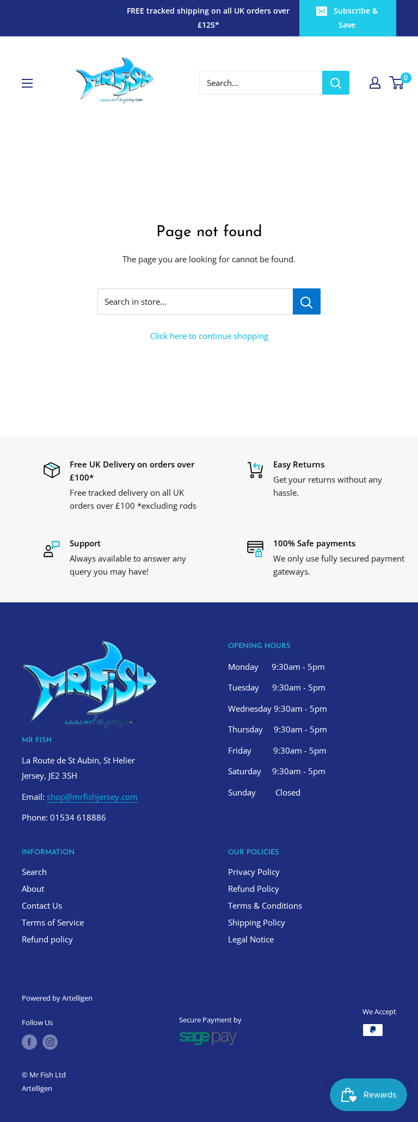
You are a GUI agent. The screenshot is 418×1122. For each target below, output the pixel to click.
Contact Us (42, 905)
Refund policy (47, 939)
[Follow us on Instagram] (50, 1042)
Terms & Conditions (265, 905)
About (33, 888)
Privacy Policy (254, 871)
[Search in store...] (307, 301)
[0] (397, 82)
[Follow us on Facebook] (29, 1042)
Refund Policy (253, 888)
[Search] (335, 83)
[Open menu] (27, 83)
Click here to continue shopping (209, 335)
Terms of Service (53, 922)
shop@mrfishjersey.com (92, 796)
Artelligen (37, 1088)
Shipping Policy (256, 922)
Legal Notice (251, 939)
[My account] (375, 83)
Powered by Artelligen (57, 998)
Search (34, 871)
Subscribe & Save (356, 17)
